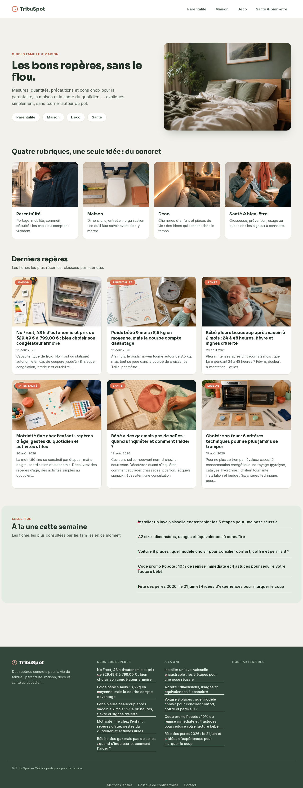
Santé (97, 117)
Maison (221, 9)
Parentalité (196, 9)
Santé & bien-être (271, 9)
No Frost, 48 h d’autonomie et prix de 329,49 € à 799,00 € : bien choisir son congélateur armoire (125, 675)
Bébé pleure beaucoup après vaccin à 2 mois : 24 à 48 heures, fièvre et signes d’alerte (125, 709)
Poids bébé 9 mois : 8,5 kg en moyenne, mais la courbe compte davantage (125, 692)
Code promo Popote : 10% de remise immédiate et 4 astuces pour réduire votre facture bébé (211, 569)
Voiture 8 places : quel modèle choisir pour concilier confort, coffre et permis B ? (213, 551)
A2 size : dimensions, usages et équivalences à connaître (191, 536)
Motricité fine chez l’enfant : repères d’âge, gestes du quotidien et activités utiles (121, 726)
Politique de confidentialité (158, 785)
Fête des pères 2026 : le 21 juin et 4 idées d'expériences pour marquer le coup (211, 586)
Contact (190, 785)
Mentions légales (120, 785)
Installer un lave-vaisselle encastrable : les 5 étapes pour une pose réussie (208, 522)
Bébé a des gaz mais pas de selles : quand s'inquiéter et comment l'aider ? (126, 744)
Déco (242, 9)
